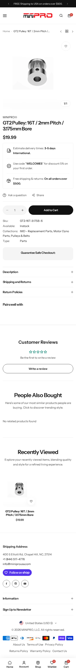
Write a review (38, 368)
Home (6, 31)
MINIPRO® (10, 117)
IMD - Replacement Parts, (36, 231)
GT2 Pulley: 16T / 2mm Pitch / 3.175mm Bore (19, 513)
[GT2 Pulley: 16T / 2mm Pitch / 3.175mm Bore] (20, 490)
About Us (19, 644)
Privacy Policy (54, 644)
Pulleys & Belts (20, 236)
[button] (8, 3)
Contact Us (59, 651)
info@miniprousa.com (17, 564)
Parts (23, 241)
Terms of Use (35, 644)
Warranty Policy (40, 651)
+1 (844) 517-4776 (14, 559)
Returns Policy (18, 651)
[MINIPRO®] (38, 15)
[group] (38, 74)
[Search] (61, 16)
